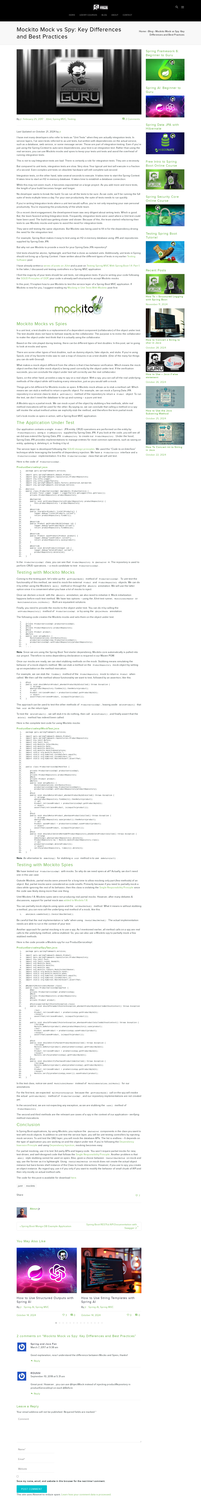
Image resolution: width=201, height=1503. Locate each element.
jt (20, 119)
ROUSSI (36, 1373)
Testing (71, 119)
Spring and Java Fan (44, 1344)
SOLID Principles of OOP (34, 278)
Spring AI (29, 1307)
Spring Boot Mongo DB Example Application (46, 1226)
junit (20, 1185)
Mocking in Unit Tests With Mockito (87, 287)
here (73, 1177)
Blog (150, 31)
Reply (37, 1360)
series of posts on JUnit (56, 265)
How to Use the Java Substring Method (159, 412)
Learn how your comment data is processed (86, 1494)
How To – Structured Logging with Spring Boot (164, 298)
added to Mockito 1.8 (75, 900)
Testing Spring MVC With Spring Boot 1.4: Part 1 (113, 265)
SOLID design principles (81, 449)
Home (142, 31)
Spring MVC (59, 119)
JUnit (49, 119)
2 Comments (133, 119)
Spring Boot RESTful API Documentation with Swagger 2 (111, 1226)
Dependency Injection (62, 1145)
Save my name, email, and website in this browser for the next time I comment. (61, 1481)
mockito (30, 1185)
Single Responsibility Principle (116, 887)
